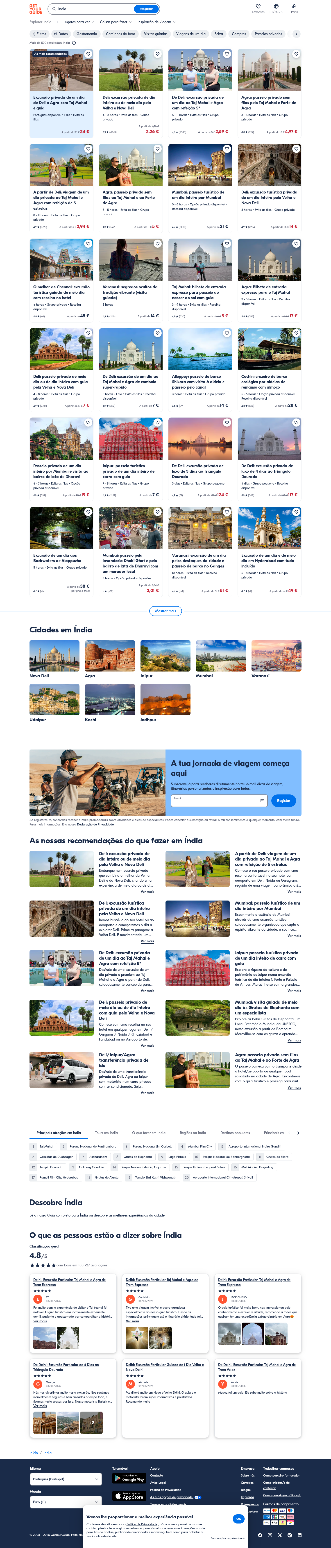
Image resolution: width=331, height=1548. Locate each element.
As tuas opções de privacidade (171, 1497)
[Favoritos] (258, 6)
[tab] (58, 1133)
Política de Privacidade (165, 1490)
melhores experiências (130, 1215)
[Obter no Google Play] (129, 1479)
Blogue (246, 1490)
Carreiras (247, 1483)
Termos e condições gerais (168, 1504)
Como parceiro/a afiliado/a (282, 1495)
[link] (61, 93)
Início (33, 1453)
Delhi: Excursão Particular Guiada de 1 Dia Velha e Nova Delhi (165, 1367)
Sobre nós (248, 1475)
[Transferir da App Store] (129, 1496)
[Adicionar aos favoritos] (88, 54)
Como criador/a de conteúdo (276, 1485)
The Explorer (249, 1511)
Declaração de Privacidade (95, 824)
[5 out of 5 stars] (73, 1291)
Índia (84, 1215)
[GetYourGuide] (35, 9)
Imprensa (247, 1497)
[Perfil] (294, 6)
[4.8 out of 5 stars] (43, 1265)
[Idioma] (276, 6)
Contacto (156, 1475)
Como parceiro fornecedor (281, 1475)
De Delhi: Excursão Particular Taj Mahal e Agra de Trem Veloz (257, 1367)
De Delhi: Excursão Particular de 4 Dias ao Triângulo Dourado (66, 1367)
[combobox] (91, 9)
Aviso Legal (158, 1483)
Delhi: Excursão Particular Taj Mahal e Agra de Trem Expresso (69, 1282)
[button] (61, 93)
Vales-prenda (250, 1504)
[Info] (74, 43)
